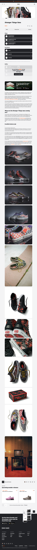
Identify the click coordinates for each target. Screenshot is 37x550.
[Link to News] (4, 4)
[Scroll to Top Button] (34, 511)
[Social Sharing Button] (3, 482)
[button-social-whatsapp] (30, 482)
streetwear (12, 144)
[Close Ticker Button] (34, 1)
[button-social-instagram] (26, 482)
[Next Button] (6, 505)
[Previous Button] (3, 505)
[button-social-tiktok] (32, 482)
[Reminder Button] (29, 26)
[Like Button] (31, 26)
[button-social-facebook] (28, 482)
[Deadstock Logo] (18, 4)
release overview (25, 141)
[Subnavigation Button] (2, 4)
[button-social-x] (34, 482)
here (20, 144)
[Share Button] (27, 26)
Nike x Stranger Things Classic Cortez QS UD (11, 99)
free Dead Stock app (22, 118)
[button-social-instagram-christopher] (24, 482)
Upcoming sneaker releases (10, 487)
